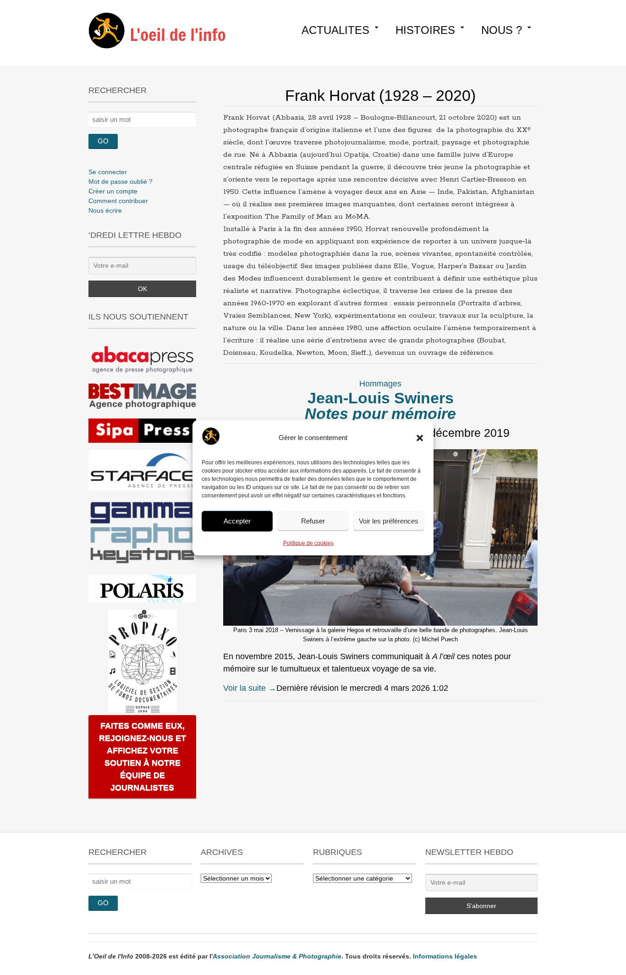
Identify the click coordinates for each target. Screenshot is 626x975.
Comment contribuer (118, 200)
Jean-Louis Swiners (380, 405)
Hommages (380, 383)
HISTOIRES (425, 30)
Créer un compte (112, 191)
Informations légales (445, 956)
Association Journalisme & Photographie (277, 956)
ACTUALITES (335, 30)
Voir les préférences (388, 521)
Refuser (313, 521)
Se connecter (107, 172)
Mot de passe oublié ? (120, 181)
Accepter (237, 521)
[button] (419, 437)
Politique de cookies (308, 543)
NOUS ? (501, 30)
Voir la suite (249, 688)
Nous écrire (105, 210)
